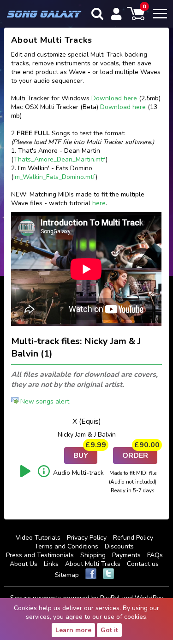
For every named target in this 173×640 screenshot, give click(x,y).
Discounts (119, 546)
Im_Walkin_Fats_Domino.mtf (54, 177)
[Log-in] (116, 14)
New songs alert (43, 401)
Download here (114, 98)
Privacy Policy (87, 537)
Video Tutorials (38, 537)
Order (139, 454)
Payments (126, 555)
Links (51, 563)
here (99, 203)
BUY (85, 454)
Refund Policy (133, 537)
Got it (109, 630)
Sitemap (67, 575)
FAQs (155, 555)
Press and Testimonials (40, 555)
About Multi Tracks (92, 563)
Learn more (73, 630)
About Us (23, 563)
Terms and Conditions (66, 546)
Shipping (93, 555)
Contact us (143, 563)
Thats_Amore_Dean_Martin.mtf (60, 159)
